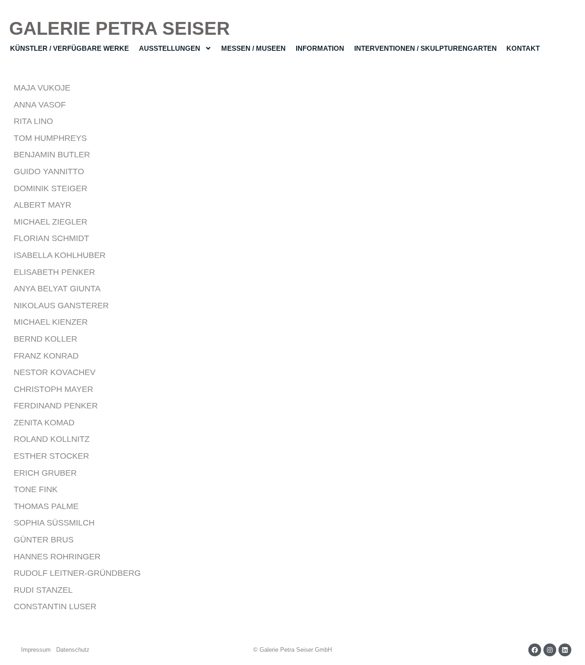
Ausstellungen (169, 48)
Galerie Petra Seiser (119, 28)
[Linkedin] (564, 650)
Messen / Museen (253, 48)
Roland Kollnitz (52, 439)
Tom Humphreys (50, 138)
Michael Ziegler (50, 221)
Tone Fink (36, 489)
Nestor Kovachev (55, 372)
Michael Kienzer (51, 322)
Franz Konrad (46, 355)
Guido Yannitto (49, 171)
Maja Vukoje (42, 87)
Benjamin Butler (52, 154)
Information (320, 48)
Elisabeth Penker (54, 272)
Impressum (36, 649)
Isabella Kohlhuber (60, 255)
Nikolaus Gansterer (61, 305)
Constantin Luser (55, 606)
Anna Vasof (40, 104)
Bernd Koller (45, 338)
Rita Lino (33, 121)
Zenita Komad (44, 422)
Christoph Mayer (53, 389)
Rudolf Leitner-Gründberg (77, 573)
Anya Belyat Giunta (57, 288)
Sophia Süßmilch (54, 522)
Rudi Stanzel (43, 590)
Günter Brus (44, 539)
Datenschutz (73, 649)
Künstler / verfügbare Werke (69, 48)
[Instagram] (549, 650)
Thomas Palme (46, 506)
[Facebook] (534, 650)
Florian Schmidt (51, 238)
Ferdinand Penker (56, 405)
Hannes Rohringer (57, 556)
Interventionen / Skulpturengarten (425, 48)
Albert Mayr (42, 204)
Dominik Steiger (50, 188)
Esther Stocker (51, 456)
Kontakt (523, 48)
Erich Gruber (45, 472)
